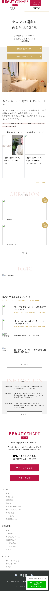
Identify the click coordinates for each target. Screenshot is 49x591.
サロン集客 (10, 513)
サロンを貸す (24, 478)
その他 (8, 567)
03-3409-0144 (24, 456)
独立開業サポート (12, 540)
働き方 (8, 503)
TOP (7, 494)
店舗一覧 (24, 253)
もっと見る (24, 414)
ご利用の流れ (11, 543)
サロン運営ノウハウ (13, 510)
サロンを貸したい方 (13, 581)
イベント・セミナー (13, 506)
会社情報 (24, 581)
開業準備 (9, 500)
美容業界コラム (12, 519)
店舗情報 (9, 534)
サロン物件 (10, 497)
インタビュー (11, 516)
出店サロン (10, 549)
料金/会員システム (13, 537)
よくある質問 (11, 546)
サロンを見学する (24, 468)
